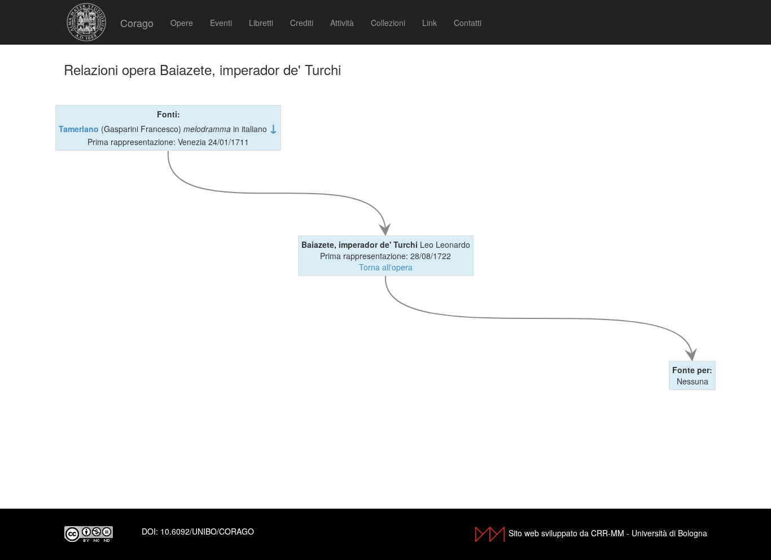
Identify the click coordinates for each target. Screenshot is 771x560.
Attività (342, 22)
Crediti (301, 22)
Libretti (261, 22)
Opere (181, 22)
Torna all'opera (386, 267)
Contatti (467, 22)
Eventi (221, 22)
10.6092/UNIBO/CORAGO (207, 531)
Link (429, 22)
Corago (137, 22)
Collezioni (388, 22)
